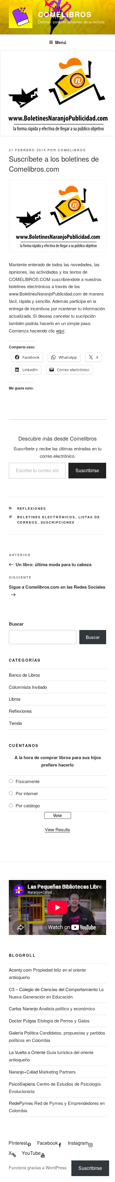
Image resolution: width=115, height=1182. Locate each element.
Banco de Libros (24, 675)
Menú (60, 42)
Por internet (27, 793)
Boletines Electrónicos (46, 517)
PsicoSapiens (22, 1084)
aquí (60, 330)
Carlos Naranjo (23, 1008)
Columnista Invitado (28, 687)
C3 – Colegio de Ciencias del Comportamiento (53, 989)
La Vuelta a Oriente (27, 1052)
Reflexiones (31, 508)
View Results (57, 829)
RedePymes (21, 1103)
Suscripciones (58, 522)
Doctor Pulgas (22, 1020)
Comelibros (65, 14)
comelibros (72, 150)
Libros (15, 699)
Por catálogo (28, 805)
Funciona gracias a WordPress (37, 1167)
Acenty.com (20, 970)
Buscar (16, 624)
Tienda (15, 723)
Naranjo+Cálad (23, 1072)
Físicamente (28, 781)
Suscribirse (87, 470)
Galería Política (23, 1033)
